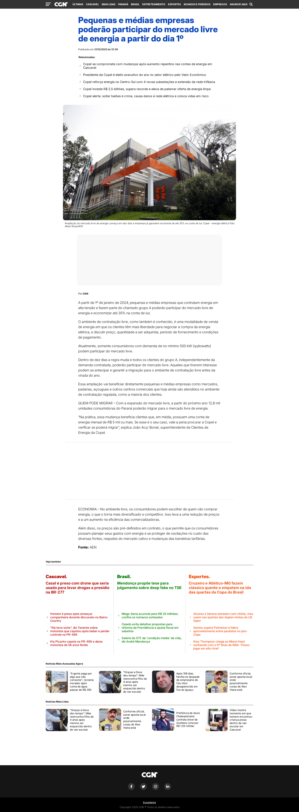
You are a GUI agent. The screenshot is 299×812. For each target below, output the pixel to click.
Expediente (149, 802)
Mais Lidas (108, 4)
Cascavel (92, 4)
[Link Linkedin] (167, 789)
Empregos (220, 4)
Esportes (174, 4)
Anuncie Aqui (238, 4)
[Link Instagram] (155, 789)
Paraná (123, 4)
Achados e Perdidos (197, 4)
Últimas (78, 4)
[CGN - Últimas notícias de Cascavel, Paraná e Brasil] (61, 4)
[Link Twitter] (143, 789)
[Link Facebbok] (131, 789)
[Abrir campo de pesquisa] (251, 4)
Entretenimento (153, 4)
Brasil (135, 4)
